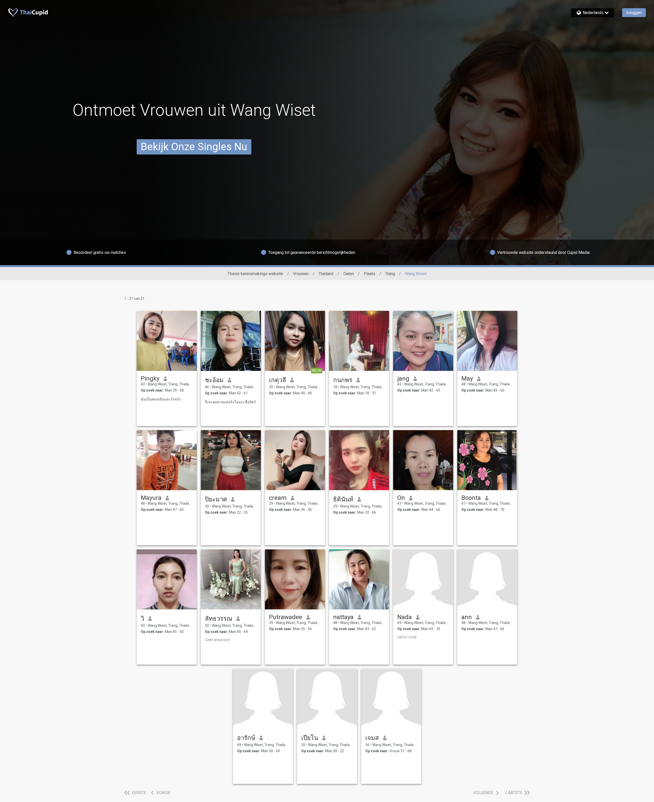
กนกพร (342, 380)
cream (278, 497)
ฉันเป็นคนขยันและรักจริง (161, 399)
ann (466, 617)
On (401, 497)
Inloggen (634, 12)
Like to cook (407, 637)
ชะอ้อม (214, 380)
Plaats (369, 273)
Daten (348, 273)
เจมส (372, 737)
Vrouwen (301, 273)
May (467, 378)
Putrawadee (285, 617)
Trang (390, 273)
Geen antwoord (217, 640)
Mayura (151, 497)
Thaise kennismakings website (255, 273)
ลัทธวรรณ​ (218, 618)
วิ (142, 618)
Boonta (471, 497)
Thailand (326, 273)
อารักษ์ (246, 737)
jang (403, 378)
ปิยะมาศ (216, 499)
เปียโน (309, 737)
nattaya (343, 617)
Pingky (150, 378)
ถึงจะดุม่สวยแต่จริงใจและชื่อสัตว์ (230, 402)
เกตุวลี (277, 380)
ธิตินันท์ (343, 499)
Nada (404, 617)
